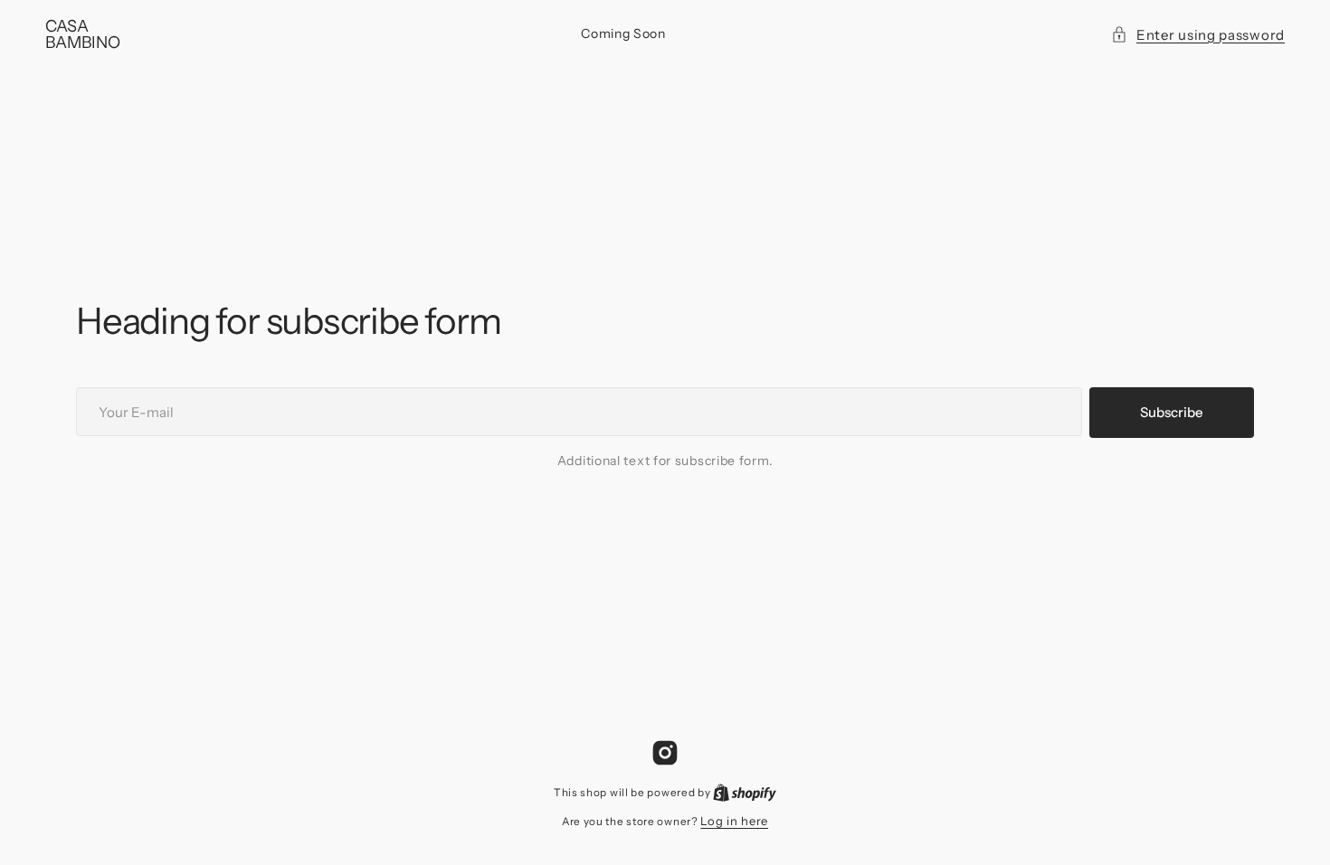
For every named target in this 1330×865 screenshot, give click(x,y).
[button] (1198, 34)
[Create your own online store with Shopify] (744, 791)
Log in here (734, 820)
